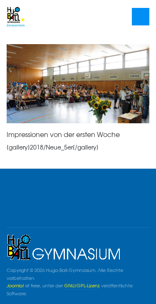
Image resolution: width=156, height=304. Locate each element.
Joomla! (15, 285)
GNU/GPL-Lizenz (82, 285)
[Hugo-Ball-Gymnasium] (36, 16)
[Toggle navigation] (141, 17)
